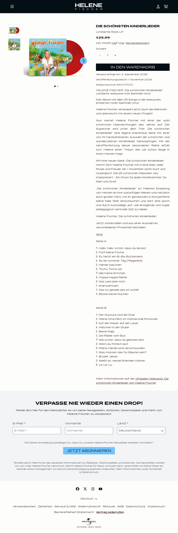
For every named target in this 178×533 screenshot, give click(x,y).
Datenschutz (135, 506)
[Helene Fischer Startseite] (89, 6)
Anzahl (101, 48)
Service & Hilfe (65, 506)
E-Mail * (19, 423)
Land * (122, 423)
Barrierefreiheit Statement (74, 512)
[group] (14, 30)
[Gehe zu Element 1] (55, 86)
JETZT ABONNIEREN (89, 451)
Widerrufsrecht (89, 506)
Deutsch (86, 498)
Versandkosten (137, 43)
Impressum (156, 506)
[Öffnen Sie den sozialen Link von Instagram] (93, 489)
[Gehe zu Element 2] (57, 86)
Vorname (73, 423)
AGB (120, 506)
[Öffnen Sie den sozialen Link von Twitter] (85, 489)
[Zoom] (56, 57)
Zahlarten (45, 506)
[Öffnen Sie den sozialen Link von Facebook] (77, 489)
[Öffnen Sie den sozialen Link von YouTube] (100, 489)
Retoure (109, 506)
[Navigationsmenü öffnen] (12, 6)
